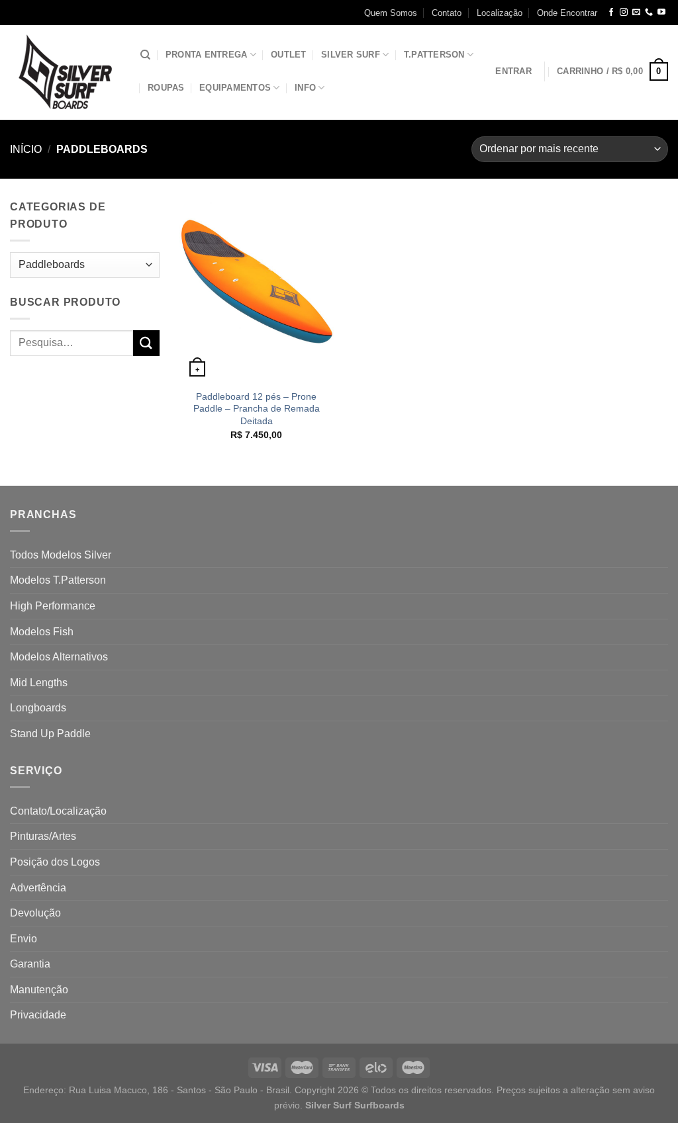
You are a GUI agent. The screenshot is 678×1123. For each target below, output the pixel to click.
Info (305, 88)
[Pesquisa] (145, 54)
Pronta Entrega (207, 55)
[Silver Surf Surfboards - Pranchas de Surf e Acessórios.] (65, 72)
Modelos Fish (41, 631)
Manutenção (39, 989)
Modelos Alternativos (59, 656)
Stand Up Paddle (50, 733)
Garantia (30, 963)
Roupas (166, 88)
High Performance (52, 605)
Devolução (35, 913)
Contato (446, 13)
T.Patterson (434, 55)
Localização (499, 13)
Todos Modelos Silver (60, 555)
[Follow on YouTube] (661, 12)
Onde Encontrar (567, 13)
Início (26, 149)
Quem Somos (390, 13)
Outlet (289, 55)
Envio (23, 938)
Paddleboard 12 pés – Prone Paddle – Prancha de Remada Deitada (256, 408)
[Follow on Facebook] (611, 12)
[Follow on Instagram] (624, 12)
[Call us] (649, 12)
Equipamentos (235, 88)
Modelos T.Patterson (58, 580)
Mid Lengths (39, 682)
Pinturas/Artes (43, 836)
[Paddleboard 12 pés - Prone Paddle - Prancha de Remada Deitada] (256, 290)
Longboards (38, 707)
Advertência (38, 887)
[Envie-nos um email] (636, 12)
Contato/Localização (58, 811)
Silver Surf (350, 55)
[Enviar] (146, 343)
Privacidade (38, 1014)
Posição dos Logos (55, 862)
